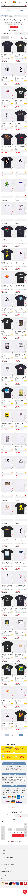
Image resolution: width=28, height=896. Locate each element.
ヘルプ (14, 807)
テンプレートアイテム (21, 33)
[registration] (12, 50)
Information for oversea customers (14, 10)
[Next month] (25, 819)
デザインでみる (13, 37)
